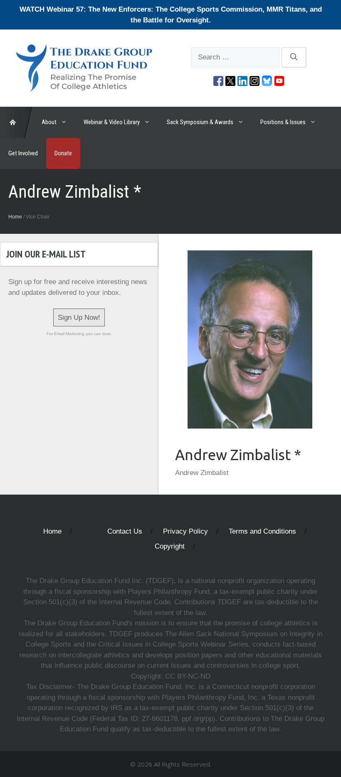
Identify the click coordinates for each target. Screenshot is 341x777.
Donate (63, 153)
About (49, 122)
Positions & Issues (283, 122)
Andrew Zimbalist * (238, 454)
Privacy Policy (185, 531)
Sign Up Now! (79, 317)
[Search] (294, 57)
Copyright (170, 546)
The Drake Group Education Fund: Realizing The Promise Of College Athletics (16, 122)
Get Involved (23, 153)
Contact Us (124, 531)
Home (15, 217)
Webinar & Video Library (112, 122)
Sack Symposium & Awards (200, 122)
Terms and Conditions (262, 531)
